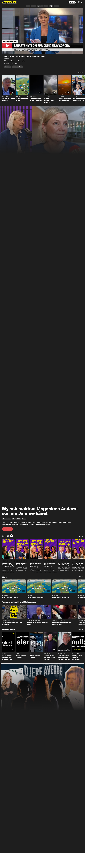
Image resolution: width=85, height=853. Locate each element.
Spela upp (9, 529)
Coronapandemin (17, 67)
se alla (80, 72)
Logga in (72, 2)
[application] (42, 31)
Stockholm (7, 67)
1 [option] (11, 536)
